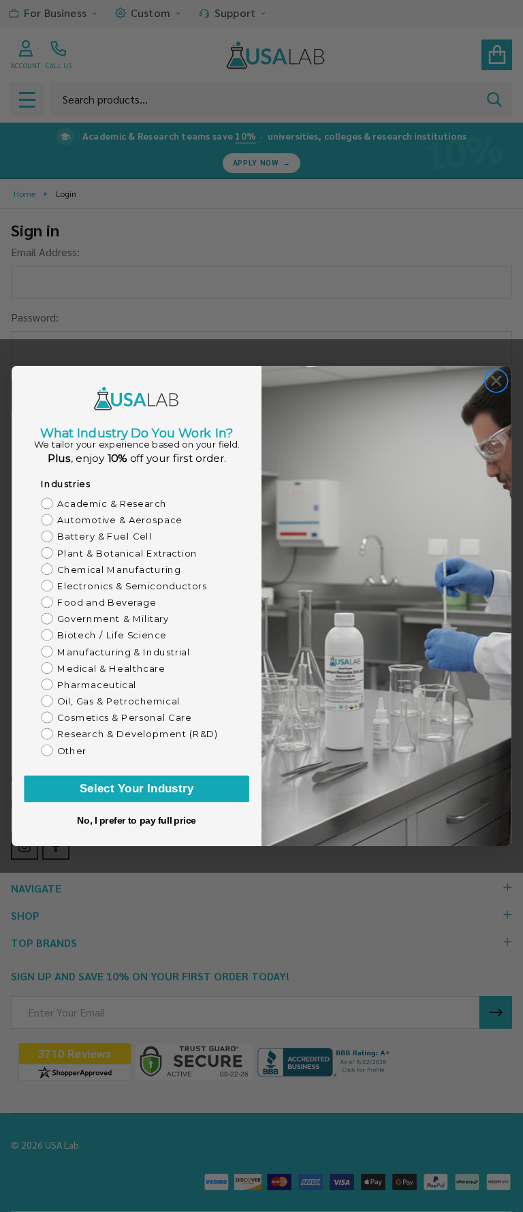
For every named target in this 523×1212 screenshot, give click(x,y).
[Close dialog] (496, 381)
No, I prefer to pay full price (136, 820)
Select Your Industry (136, 788)
